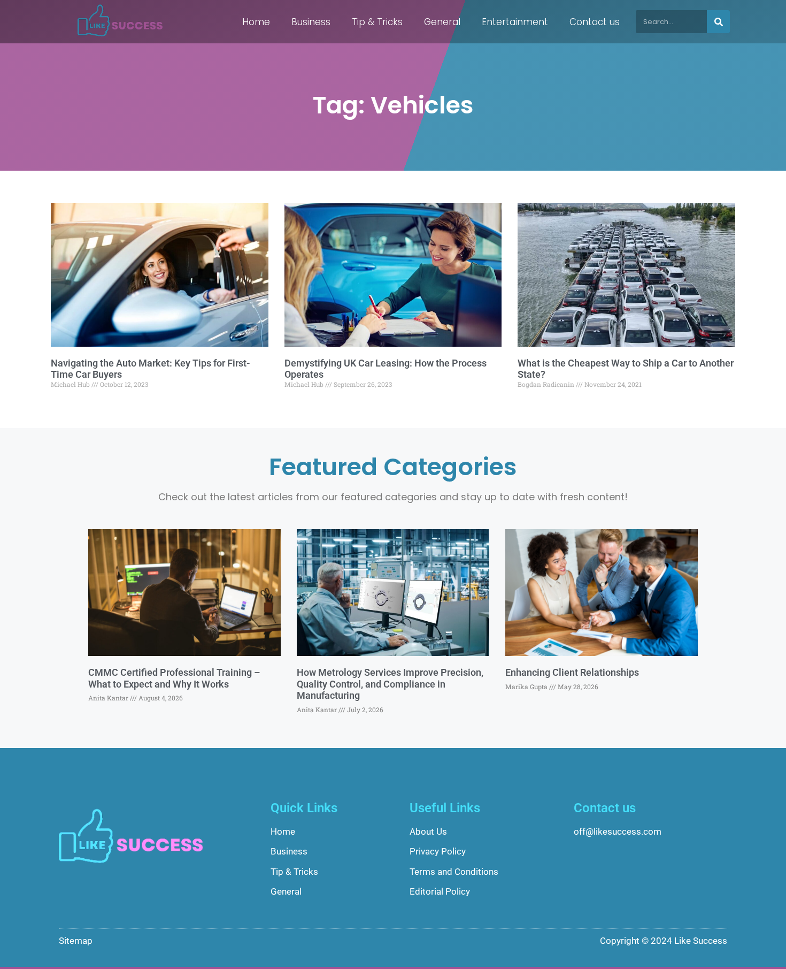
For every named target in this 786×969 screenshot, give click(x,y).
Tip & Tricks (377, 22)
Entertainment (515, 22)
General (442, 22)
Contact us (594, 22)
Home (256, 22)
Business (310, 22)
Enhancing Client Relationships (572, 672)
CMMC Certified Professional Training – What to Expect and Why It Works (174, 678)
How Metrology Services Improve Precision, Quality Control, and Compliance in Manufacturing (390, 684)
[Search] (718, 21)
